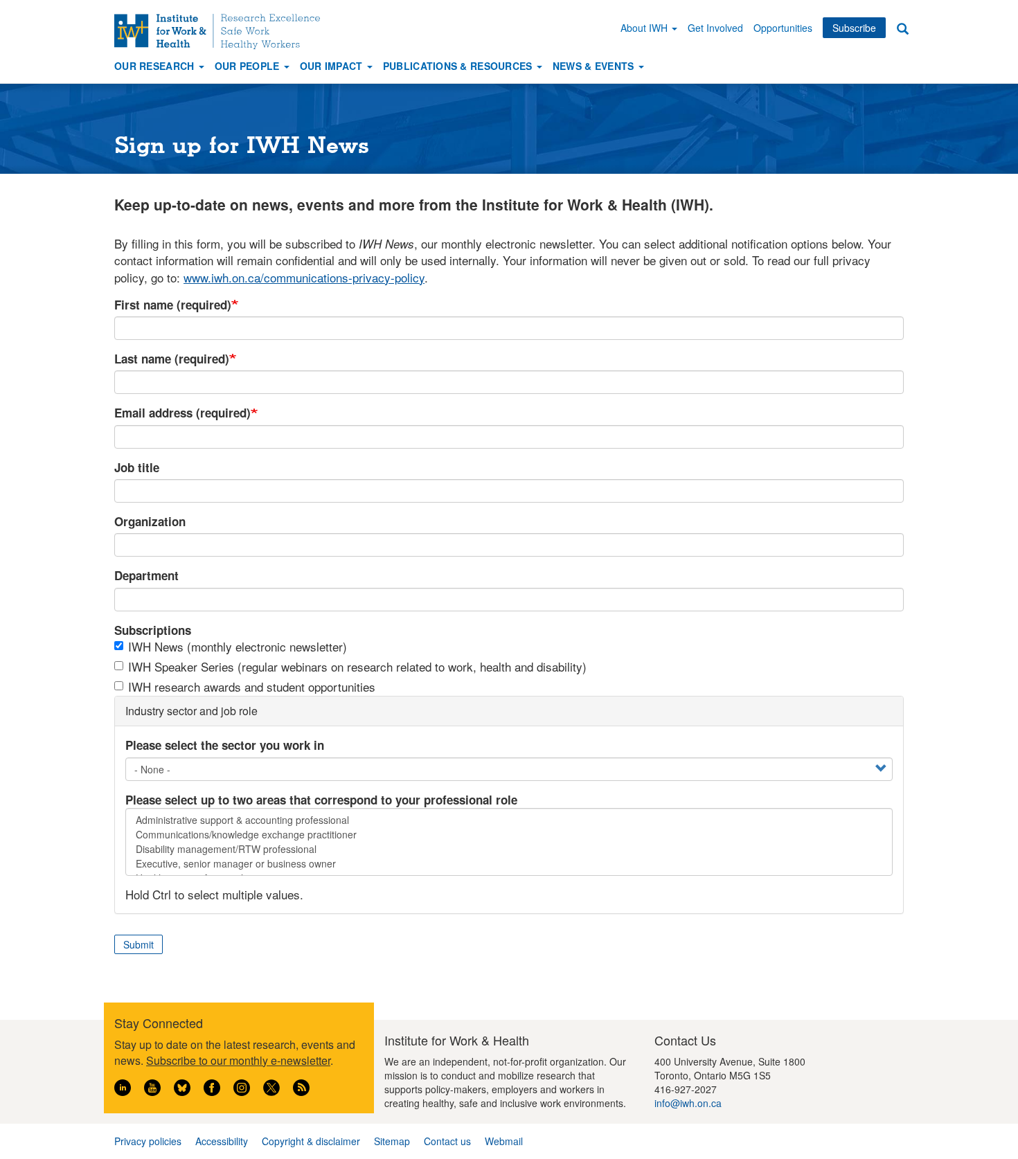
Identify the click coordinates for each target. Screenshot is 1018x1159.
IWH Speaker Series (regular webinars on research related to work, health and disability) (357, 666)
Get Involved (715, 28)
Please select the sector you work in (224, 745)
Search (902, 28)
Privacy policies (147, 1141)
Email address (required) (182, 412)
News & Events (595, 66)
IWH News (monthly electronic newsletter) (237, 646)
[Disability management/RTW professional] (509, 849)
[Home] (222, 31)
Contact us (447, 1141)
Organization (150, 521)
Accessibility (221, 1141)
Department (146, 575)
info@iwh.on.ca (688, 1103)
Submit (138, 944)
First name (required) (172, 304)
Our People (249, 66)
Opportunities (782, 28)
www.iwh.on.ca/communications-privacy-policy (304, 277)
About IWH (645, 28)
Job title (136, 467)
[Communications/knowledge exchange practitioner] (509, 834)
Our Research (155, 66)
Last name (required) (171, 358)
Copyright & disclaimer (311, 1141)
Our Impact (333, 66)
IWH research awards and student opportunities (251, 687)
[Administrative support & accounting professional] (509, 820)
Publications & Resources (459, 66)
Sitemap (392, 1141)
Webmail (504, 1141)
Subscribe (854, 28)
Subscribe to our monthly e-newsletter (238, 1060)
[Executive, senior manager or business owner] (509, 863)
